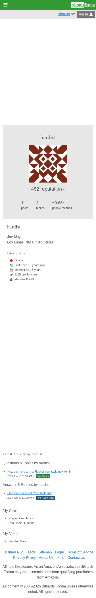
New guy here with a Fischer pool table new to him (39, 471)
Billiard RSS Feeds (20, 552)
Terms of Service (80, 552)
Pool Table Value (45, 497)
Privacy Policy (24, 557)
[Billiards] (83, 5)
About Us (46, 557)
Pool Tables (43, 476)
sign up (64, 14)
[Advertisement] (48, 74)
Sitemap (45, 552)
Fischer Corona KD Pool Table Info (29, 493)
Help (60, 557)
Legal (59, 552)
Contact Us (76, 557)
